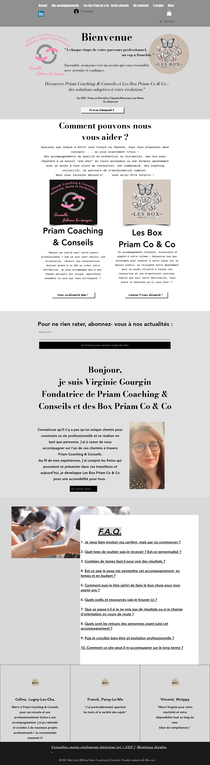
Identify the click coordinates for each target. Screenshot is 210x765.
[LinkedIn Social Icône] (41, 14)
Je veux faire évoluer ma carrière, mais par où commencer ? (133, 542)
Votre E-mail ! (45, 332)
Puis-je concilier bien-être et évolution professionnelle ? (129, 638)
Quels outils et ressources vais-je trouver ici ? (121, 600)
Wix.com (150, 760)
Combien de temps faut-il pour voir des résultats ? (125, 561)
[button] (169, 13)
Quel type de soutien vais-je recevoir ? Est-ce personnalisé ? (133, 552)
